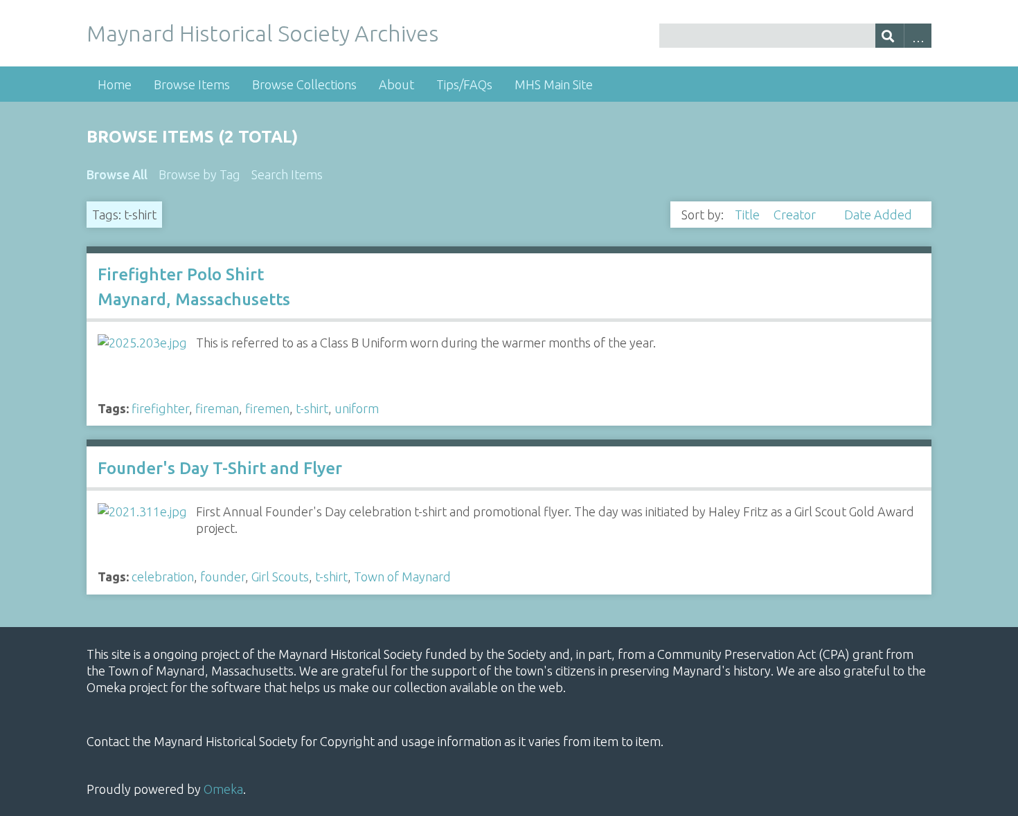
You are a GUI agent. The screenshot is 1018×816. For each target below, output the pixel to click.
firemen (267, 408)
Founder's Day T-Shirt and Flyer (220, 468)
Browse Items (192, 84)
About (396, 84)
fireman (217, 408)
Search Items (287, 174)
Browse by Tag (199, 174)
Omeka (223, 789)
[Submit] (889, 36)
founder (222, 576)
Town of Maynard (402, 576)
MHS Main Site (554, 84)
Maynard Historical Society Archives (262, 33)
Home (115, 84)
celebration (163, 576)
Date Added (878, 214)
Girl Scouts (280, 576)
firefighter (160, 408)
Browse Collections (304, 84)
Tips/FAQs (464, 84)
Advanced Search (918, 36)
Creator (796, 214)
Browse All (117, 174)
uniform (356, 408)
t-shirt (312, 408)
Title (748, 214)
